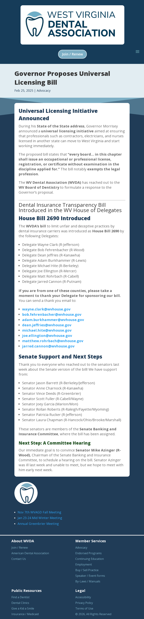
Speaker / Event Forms (90, 576)
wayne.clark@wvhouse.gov (46, 309)
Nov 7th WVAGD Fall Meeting (39, 512)
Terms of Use (84, 608)
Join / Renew (72, 54)
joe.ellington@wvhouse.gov (47, 335)
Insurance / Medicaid (25, 614)
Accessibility (83, 597)
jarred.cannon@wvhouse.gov (48, 346)
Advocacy (44, 90)
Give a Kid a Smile (22, 608)
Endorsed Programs (88, 553)
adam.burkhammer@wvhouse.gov (53, 319)
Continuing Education (89, 559)
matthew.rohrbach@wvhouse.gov (52, 340)
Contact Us (18, 559)
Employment (83, 564)
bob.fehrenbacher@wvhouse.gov (51, 314)
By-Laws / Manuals (87, 581)
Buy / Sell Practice (87, 570)
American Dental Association (30, 553)
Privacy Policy (84, 603)
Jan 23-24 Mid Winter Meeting (40, 518)
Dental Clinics (20, 603)
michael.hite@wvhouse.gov (46, 330)
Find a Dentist (20, 597)
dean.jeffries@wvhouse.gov (46, 325)
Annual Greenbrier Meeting (38, 523)
